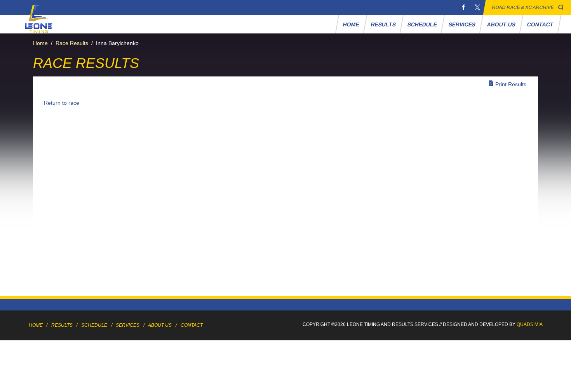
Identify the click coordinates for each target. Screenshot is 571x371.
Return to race (61, 103)
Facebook (463, 7)
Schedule (422, 24)
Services (462, 24)
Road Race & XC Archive (523, 7)
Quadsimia (530, 324)
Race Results (72, 43)
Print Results (510, 84)
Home (351, 24)
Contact (540, 24)
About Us (501, 24)
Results (383, 24)
